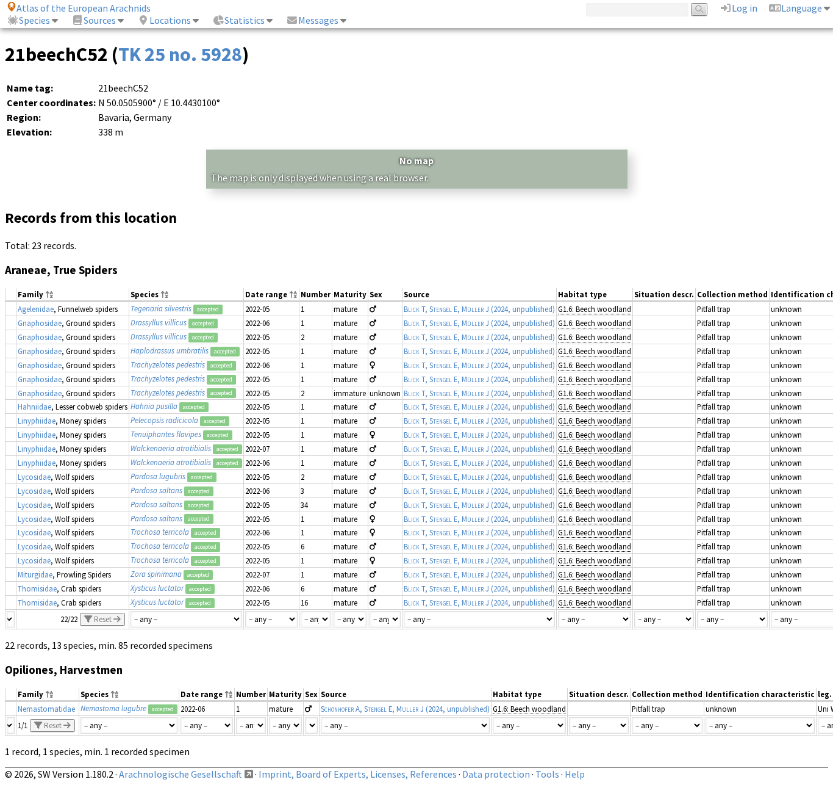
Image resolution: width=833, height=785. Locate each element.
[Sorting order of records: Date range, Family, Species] (293, 295)
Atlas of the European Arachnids (83, 8)
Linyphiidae (36, 420)
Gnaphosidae (40, 323)
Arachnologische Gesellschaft (180, 774)
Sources (100, 20)
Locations (170, 20)
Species (34, 20)
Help (575, 774)
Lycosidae (34, 477)
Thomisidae (37, 588)
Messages (318, 20)
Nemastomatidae (46, 709)
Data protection (496, 774)
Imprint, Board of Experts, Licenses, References (358, 774)
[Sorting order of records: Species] (164, 295)
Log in (744, 8)
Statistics (244, 20)
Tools (547, 774)
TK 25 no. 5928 (180, 54)
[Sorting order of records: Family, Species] (49, 295)
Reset (102, 619)
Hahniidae (34, 406)
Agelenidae (36, 309)
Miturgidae (35, 574)
